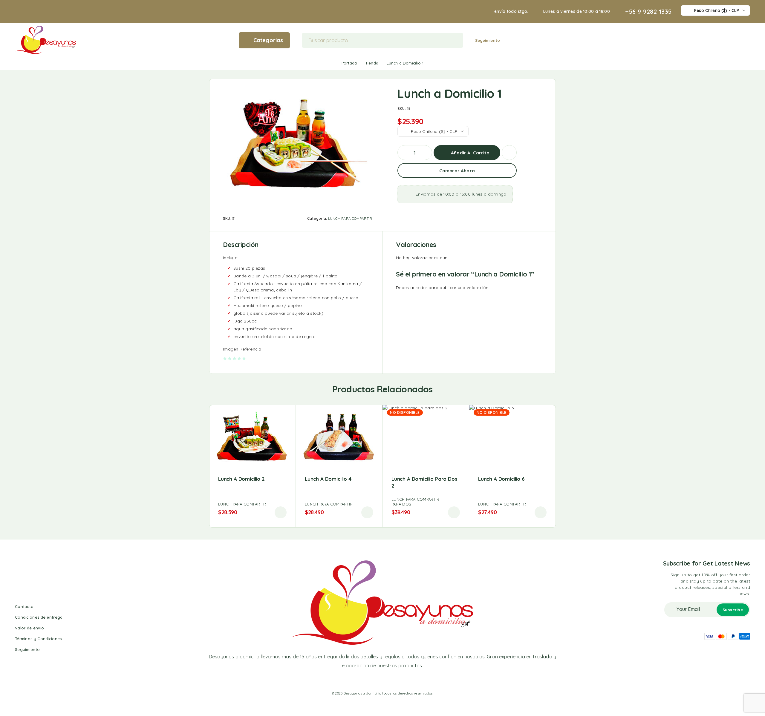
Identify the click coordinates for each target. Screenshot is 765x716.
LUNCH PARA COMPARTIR (350, 218)
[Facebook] (366, 680)
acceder (418, 287)
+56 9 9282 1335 (648, 11)
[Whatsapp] (387, 680)
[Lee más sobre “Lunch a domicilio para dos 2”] (454, 512)
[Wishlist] (738, 39)
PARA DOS (401, 504)
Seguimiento (487, 40)
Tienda (371, 63)
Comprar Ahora (457, 170)
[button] (281, 512)
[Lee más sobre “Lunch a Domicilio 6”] (541, 512)
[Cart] (747, 39)
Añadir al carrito (470, 153)
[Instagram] (377, 680)
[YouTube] (398, 680)
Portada (349, 63)
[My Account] (729, 40)
